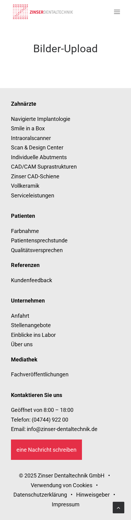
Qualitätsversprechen (37, 250)
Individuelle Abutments (39, 157)
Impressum (66, 504)
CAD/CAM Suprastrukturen (44, 166)
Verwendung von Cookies (61, 485)
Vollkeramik (25, 186)
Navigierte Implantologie (40, 119)
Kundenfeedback (31, 280)
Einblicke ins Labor (33, 335)
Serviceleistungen (32, 195)
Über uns (22, 344)
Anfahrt (20, 316)
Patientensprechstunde (39, 240)
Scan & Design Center (37, 147)
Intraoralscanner (31, 138)
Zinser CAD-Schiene (35, 176)
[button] (117, 12)
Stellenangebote (31, 325)
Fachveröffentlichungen (40, 374)
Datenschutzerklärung (40, 494)
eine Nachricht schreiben (46, 449)
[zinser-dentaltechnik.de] (43, 12)
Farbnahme (25, 231)
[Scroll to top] (118, 507)
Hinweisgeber (93, 494)
